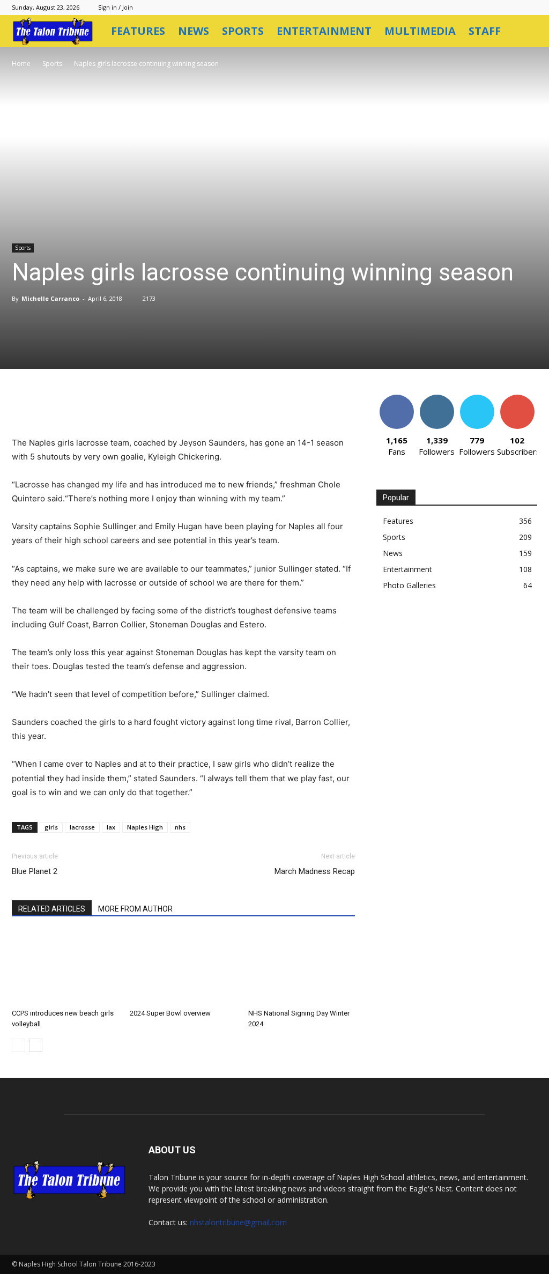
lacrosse (82, 827)
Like (396, 399)
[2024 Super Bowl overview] (183, 967)
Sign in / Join (115, 7)
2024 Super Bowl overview (170, 1013)
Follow (436, 399)
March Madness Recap (314, 871)
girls (51, 827)
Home (21, 63)
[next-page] (35, 1045)
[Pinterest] (138, 405)
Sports (243, 31)
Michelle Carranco (50, 298)
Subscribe (517, 399)
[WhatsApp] (163, 405)
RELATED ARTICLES (51, 909)
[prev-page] (18, 1045)
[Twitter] (113, 405)
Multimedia (420, 31)
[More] (237, 405)
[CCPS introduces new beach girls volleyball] (65, 967)
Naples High (145, 827)
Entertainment (324, 31)
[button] (524, 32)
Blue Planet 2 (34, 871)
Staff (485, 31)
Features (138, 31)
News (193, 31)
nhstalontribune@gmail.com (238, 1222)
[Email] (187, 405)
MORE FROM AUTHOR (135, 909)
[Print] (212, 405)
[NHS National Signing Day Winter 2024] (301, 967)
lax (111, 827)
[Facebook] (89, 405)
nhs (180, 827)
